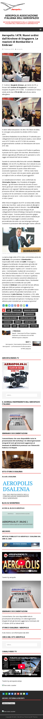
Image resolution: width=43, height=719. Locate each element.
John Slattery (30, 322)
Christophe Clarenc (27, 318)
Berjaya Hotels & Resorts (13, 314)
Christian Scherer (10, 318)
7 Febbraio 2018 (9, 49)
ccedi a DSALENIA (9, 477)
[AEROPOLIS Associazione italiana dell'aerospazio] (12, 10)
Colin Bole (7, 322)
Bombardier (29, 314)
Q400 (14, 326)
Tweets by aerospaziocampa (12, 681)
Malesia (6, 326)
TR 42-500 (34, 326)
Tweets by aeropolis (9, 577)
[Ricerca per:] (21, 395)
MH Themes (33, 717)
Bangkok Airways (30, 310)
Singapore (23, 326)
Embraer (18, 322)
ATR (8, 310)
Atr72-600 (17, 310)
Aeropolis (19, 49)
